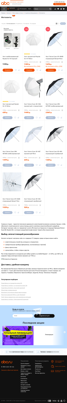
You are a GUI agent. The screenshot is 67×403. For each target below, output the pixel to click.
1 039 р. (6, 207)
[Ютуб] (8, 378)
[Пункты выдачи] (9, 9)
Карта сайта (24, 382)
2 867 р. (49, 112)
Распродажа (23, 8)
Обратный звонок (59, 4)
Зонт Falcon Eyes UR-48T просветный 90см (32, 152)
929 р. (26, 207)
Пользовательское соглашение (26, 387)
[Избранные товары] (58, 9)
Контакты (23, 376)
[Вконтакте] (2, 378)
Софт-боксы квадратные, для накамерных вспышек (16, 297)
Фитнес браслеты (40, 373)
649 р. (26, 160)
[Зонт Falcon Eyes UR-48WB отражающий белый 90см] (55, 39)
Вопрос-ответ (24, 371)
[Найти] (50, 9)
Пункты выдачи (25, 363)
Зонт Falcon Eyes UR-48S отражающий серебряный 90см (54, 152)
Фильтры (63, 23)
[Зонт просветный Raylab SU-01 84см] (12, 86)
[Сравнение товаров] (55, 9)
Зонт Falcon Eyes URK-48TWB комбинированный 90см (11, 152)
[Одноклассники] (5, 378)
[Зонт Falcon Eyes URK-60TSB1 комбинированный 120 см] (55, 86)
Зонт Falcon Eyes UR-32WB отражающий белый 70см (11, 200)
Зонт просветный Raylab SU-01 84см (11, 105)
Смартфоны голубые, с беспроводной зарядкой (14, 299)
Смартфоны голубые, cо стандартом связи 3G (14, 285)
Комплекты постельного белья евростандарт (14, 292)
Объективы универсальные (9, 290)
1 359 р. (27, 64)
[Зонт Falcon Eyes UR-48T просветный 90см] (33, 134)
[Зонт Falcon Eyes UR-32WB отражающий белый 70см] (12, 181)
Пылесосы (38, 369)
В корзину (8, 70)
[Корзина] (64, 9)
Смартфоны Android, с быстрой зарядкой (13, 288)
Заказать (7, 117)
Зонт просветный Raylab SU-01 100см (32, 57)
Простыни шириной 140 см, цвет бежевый (13, 295)
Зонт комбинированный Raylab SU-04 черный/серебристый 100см (10, 57)
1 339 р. (49, 160)
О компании (24, 378)
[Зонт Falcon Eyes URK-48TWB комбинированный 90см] (12, 134)
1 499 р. (6, 160)
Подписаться (44, 316)
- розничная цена (31, 62)
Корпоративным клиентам (25, 391)
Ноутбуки (37, 371)
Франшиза (24, 380)
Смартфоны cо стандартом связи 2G (11, 283)
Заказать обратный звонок (9, 370)
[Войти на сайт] (61, 8)
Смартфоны (38, 363)
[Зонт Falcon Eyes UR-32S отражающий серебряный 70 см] (33, 181)
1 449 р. (27, 112)
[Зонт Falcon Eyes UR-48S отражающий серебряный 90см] (55, 134)
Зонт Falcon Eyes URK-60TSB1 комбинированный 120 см (54, 105)
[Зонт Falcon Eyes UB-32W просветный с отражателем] (33, 86)
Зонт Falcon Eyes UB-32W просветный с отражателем (33, 105)
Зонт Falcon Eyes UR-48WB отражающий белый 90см (54, 57)
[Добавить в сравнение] (19, 70)
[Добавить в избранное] (16, 70)
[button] (2, 332)
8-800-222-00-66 (59, 2)
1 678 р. (49, 64)
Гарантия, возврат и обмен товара (26, 373)
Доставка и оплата (26, 369)
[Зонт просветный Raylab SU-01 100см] (33, 39)
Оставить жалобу (25, 384)
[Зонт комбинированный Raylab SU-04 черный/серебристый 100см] (12, 39)
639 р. (5, 112)
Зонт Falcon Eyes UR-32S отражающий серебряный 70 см (32, 200)
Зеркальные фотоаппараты (39, 366)
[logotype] (5, 3)
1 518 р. (6, 64)
